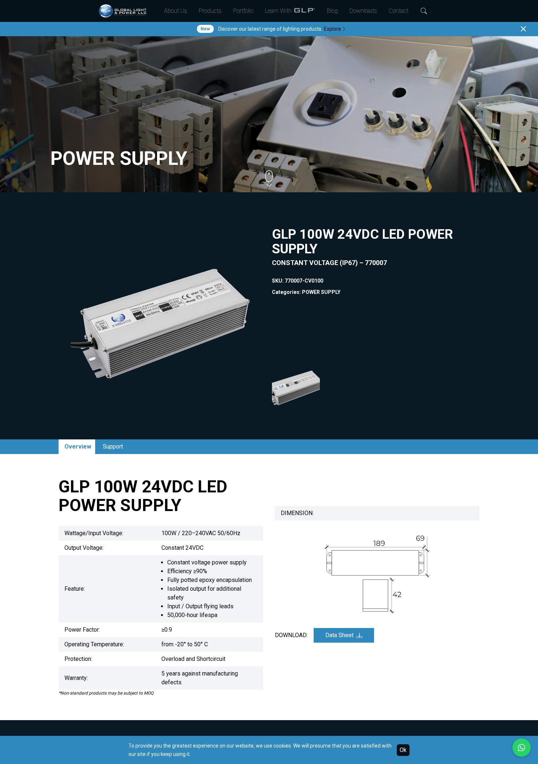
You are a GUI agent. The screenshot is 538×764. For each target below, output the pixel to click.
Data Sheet (339, 635)
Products (210, 10)
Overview (77, 446)
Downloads (363, 10)
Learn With (278, 10)
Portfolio (243, 10)
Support (113, 446)
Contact (398, 10)
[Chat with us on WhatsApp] (521, 747)
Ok (403, 749)
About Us (175, 10)
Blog (332, 10)
